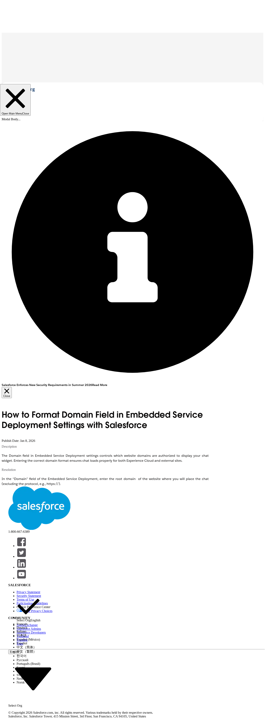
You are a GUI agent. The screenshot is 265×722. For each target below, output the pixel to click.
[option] (28, 608)
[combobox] (33, 679)
